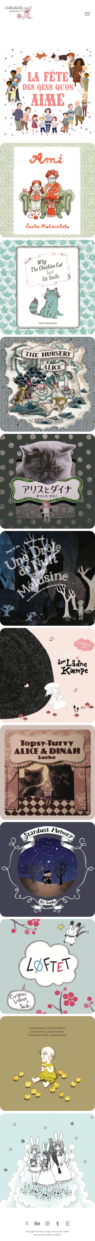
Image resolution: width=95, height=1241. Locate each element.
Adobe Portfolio (53, 1234)
